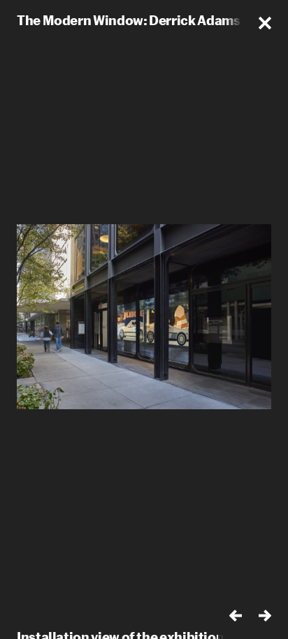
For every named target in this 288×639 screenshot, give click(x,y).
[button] (265, 23)
